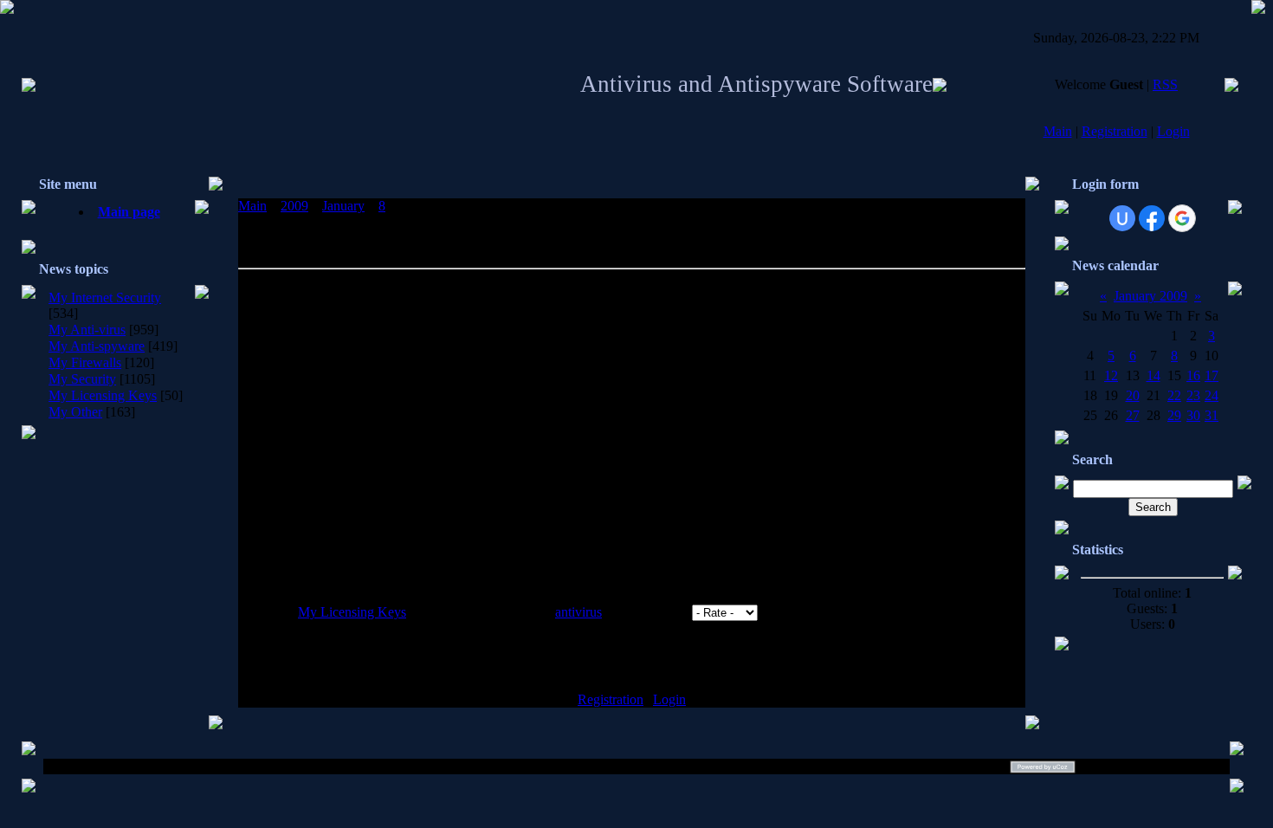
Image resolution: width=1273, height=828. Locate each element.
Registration (1114, 131)
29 (1174, 415)
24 (1211, 395)
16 (1193, 375)
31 (1211, 415)
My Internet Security (104, 297)
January (343, 205)
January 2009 (1150, 295)
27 (1133, 415)
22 (1174, 395)
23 (1193, 395)
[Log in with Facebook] (1152, 218)
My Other (75, 411)
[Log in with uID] (1122, 218)
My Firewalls (84, 362)
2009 (294, 205)
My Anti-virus (87, 329)
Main (1058, 131)
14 (1153, 375)
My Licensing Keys (102, 395)
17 (1211, 375)
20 (1133, 395)
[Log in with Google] (1182, 218)
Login (1173, 131)
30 (1193, 415)
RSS (1165, 84)
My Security (82, 379)
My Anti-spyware (96, 346)
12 (1111, 375)
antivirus (578, 612)
